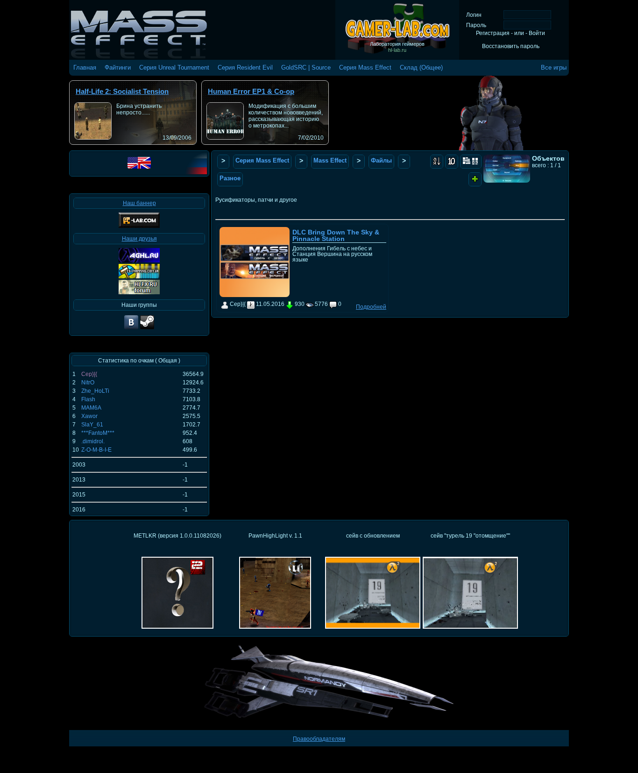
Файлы (381, 160)
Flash (88, 399)
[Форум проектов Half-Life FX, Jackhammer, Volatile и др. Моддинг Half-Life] (139, 292)
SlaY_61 (92, 424)
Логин (474, 15)
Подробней (371, 307)
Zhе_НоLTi (95, 391)
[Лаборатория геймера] (131, 328)
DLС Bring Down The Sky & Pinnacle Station (335, 235)
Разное (230, 178)
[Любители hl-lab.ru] (147, 328)
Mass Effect (330, 160)
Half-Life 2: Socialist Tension (122, 91)
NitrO (87, 382)
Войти (537, 33)
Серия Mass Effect (365, 67)
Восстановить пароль (510, 46)
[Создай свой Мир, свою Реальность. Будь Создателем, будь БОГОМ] (139, 276)
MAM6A (91, 407)
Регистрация (493, 33)
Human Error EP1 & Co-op (251, 91)
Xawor (89, 416)
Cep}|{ (89, 374)
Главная (84, 67)
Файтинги (118, 67)
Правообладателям (319, 739)
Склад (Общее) (421, 67)
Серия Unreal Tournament (174, 67)
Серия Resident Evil (245, 67)
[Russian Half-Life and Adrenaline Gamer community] (139, 260)
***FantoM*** (97, 433)
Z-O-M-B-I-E (96, 450)
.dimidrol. (93, 441)
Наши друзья (139, 238)
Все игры (554, 67)
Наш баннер (139, 203)
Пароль (476, 25)
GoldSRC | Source (306, 67)
